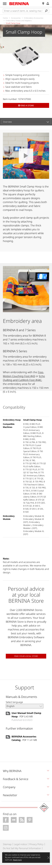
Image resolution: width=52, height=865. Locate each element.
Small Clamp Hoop (32, 419)
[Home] (19, 3)
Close (48, 857)
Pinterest (29, 820)
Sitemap (7, 844)
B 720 (32, 487)
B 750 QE (27, 481)
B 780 (32, 460)
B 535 (40, 508)
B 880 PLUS (35, 433)
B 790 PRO (41, 442)
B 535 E (33, 508)
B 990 (26, 424)
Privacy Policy (36, 844)
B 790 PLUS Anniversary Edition (33, 454)
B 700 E (26, 490)
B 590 (33, 493)
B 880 (26, 439)
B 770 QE (39, 478)
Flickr (14, 820)
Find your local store (26, 656)
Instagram (6, 828)
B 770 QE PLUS (30, 469)
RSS (22, 820)
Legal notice (20, 844)
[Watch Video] (26, 156)
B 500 (26, 511)
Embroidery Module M (33, 516)
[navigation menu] (4, 3)
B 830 (32, 439)
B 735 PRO (38, 481)
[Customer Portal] (48, 3)
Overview (7, 121)
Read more (17, 860)
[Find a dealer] (43, 3)
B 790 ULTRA (29, 442)
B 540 (26, 508)
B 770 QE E (28, 478)
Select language (14, 702)
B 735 (26, 487)
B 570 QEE (40, 502)
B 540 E (36, 505)
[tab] (26, 772)
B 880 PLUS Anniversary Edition (33, 430)
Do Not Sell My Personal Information (22, 848)
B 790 (26, 460)
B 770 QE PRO (29, 463)
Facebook (6, 820)
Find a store (27, 105)
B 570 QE (27, 505)
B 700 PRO (41, 487)
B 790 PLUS (35, 457)
